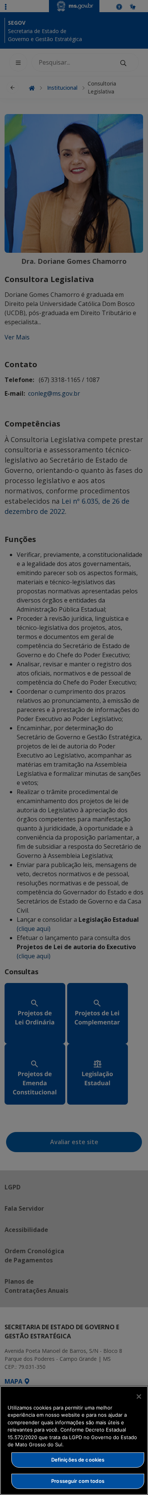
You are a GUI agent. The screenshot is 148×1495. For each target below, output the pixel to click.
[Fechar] (139, 1396)
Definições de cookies (78, 1460)
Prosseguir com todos (77, 1481)
